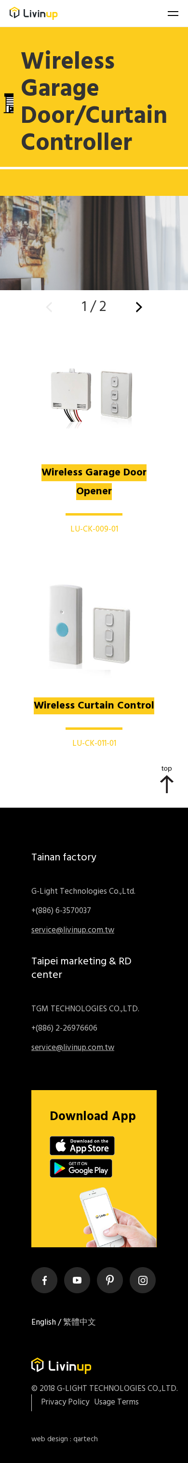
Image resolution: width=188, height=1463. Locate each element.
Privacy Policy (65, 1402)
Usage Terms (116, 1402)
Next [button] (139, 307)
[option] (94, 158)
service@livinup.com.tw (72, 930)
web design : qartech (64, 1439)
